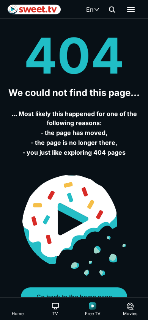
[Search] (111, 9)
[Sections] (130, 9)
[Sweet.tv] (34, 9)
